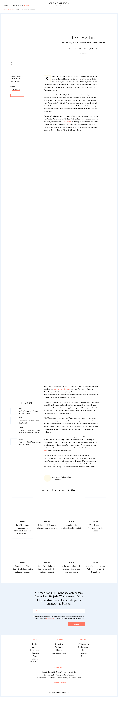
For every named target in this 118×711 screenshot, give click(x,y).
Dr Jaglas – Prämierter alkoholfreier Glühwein (47, 526)
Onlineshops (25, 9)
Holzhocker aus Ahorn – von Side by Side (29, 421)
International (34, 661)
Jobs (64, 674)
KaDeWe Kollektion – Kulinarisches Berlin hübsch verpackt (47, 569)
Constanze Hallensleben (75, 49)
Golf (83, 650)
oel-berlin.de (16, 89)
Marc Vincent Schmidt (62, 389)
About (44, 671)
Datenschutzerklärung (51, 618)
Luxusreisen (16, 5)
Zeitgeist (32, 9)
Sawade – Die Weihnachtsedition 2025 (71, 526)
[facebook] (52, 687)
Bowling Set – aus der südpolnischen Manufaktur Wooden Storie (29, 432)
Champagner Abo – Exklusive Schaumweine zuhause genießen (22, 569)
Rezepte (17, 9)
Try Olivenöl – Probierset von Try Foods (95, 528)
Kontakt (51, 671)
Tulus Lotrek (66, 121)
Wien (34, 655)
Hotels (59, 650)
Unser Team (61, 671)
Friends (70, 674)
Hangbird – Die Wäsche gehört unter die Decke (30, 443)
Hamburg (35, 647)
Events (47, 674)
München (35, 652)
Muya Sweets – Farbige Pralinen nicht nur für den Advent (95, 569)
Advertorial (83, 53)
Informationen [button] (59, 667)
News (83, 655)
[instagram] (56, 687)
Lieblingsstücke (8, 9)
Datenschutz (42, 677)
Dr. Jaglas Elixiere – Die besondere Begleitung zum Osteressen (71, 569)
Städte (5, 5)
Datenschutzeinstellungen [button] (59, 677)
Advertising (56, 674)
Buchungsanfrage (59, 652)
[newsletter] (65, 687)
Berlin (34, 644)
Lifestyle (27, 5)
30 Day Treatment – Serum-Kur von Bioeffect (28, 412)
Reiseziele (59, 644)
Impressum (76, 677)
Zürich (35, 658)
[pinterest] (61, 687)
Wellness (59, 647)
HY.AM (68, 692)
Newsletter (72, 671)
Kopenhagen (35, 650)
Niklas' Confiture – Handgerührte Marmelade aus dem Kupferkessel (22, 529)
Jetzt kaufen (18, 95)
